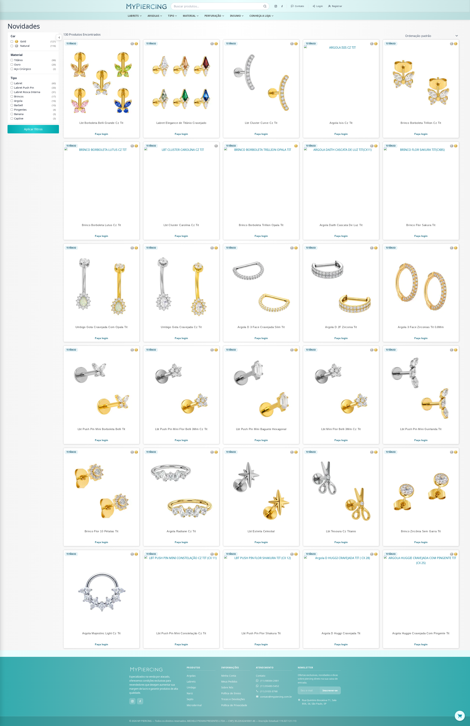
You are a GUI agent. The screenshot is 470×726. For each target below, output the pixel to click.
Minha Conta (228, 675)
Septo (190, 699)
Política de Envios (231, 693)
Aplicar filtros (33, 129)
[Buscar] (265, 6)
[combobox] (220, 6)
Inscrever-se (330, 690)
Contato (299, 6)
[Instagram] (276, 6)
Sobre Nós (227, 687)
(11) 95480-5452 (269, 686)
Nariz (190, 693)
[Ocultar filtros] (59, 37)
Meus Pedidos (229, 681)
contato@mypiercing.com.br (276, 696)
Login (319, 6)
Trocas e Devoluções (233, 699)
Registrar (337, 6)
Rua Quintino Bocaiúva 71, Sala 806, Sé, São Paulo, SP (319, 701)
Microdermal (194, 705)
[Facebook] (282, 6)
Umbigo (191, 687)
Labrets (133, 15)
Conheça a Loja (260, 15)
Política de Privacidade (234, 705)
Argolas (153, 15)
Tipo (171, 15)
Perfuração (213, 15)
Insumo (235, 15)
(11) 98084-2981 (269, 680)
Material (189, 15)
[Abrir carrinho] (460, 716)
